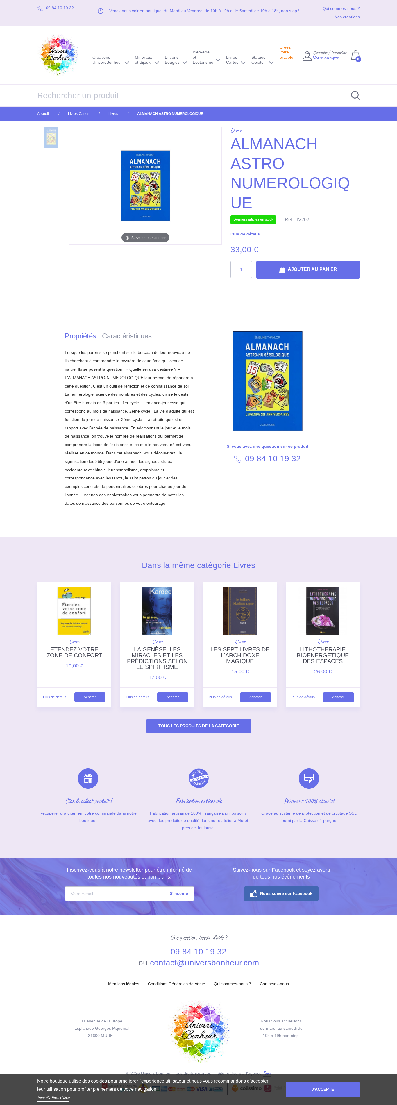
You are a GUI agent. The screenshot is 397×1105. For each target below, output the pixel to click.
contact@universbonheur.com (204, 962)
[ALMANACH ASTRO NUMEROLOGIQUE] (51, 137)
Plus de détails (245, 234)
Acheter (90, 697)
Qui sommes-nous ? (341, 8)
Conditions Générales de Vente (176, 983)
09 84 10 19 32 (272, 458)
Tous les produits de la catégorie (198, 726)
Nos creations (347, 17)
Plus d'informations (53, 1097)
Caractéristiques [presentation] (127, 336)
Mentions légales (123, 983)
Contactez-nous (274, 983)
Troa (267, 1073)
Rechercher (352, 95)
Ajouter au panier (312, 269)
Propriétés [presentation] (80, 336)
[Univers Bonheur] (60, 55)
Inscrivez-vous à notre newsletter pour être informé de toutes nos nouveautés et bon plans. (129, 873)
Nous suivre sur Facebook (286, 893)
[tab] (83, 337)
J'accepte (323, 1089)
